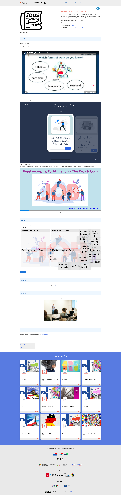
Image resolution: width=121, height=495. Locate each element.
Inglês (89, 27)
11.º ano (72, 25)
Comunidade (73, 2)
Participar (68, 448)
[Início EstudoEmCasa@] (26, 3)
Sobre (48, 448)
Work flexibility (45, 334)
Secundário (71, 27)
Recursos (66, 2)
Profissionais (84, 27)
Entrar (86, 2)
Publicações (72, 448)
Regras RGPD (51, 448)
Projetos (80, 2)
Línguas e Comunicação (69, 22)
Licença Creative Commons (72, 491)
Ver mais (98, 442)
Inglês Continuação (78, 27)
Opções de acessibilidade (61, 448)
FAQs (55, 448)
